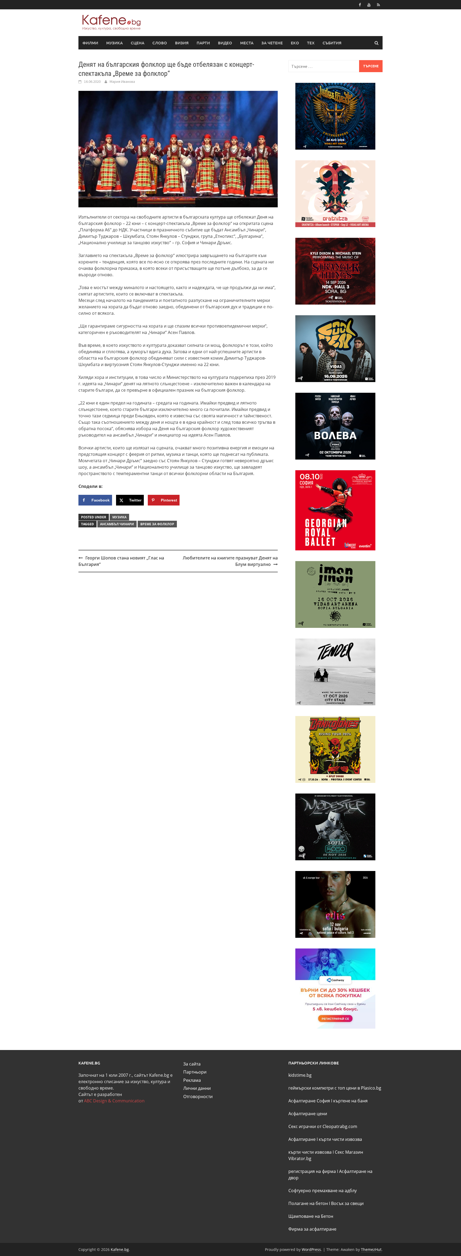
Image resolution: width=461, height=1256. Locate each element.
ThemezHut (371, 1249)
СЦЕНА (137, 42)
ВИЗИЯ (182, 42)
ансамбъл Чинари (117, 524)
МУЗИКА (114, 42)
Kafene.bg (120, 1249)
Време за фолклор (157, 524)
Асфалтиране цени (307, 1114)
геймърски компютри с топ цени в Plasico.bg (334, 1088)
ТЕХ (311, 42)
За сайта (192, 1064)
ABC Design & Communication (114, 1101)
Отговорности (198, 1096)
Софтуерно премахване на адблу (322, 1190)
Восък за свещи (347, 1203)
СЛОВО (159, 42)
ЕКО (295, 42)
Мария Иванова (122, 81)
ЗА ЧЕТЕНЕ (272, 42)
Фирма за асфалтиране (312, 1229)
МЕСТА (246, 42)
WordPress (311, 1249)
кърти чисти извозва (340, 1139)
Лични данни (197, 1088)
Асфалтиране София (309, 1101)
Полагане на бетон (308, 1203)
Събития (332, 42)
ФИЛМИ (90, 42)
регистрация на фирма (312, 1171)
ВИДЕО (225, 42)
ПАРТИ (203, 42)
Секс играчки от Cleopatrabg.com (322, 1126)
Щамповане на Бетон (310, 1216)
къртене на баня (350, 1101)
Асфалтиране (302, 1139)
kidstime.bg (300, 1075)
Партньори (194, 1072)
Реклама (192, 1080)
